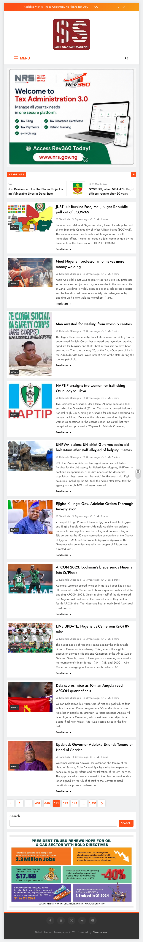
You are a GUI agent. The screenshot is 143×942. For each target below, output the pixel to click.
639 (38, 803)
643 (74, 803)
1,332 (92, 803)
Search (14, 816)
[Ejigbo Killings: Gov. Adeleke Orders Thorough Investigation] (30, 517)
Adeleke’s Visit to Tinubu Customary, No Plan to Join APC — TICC (61, 6)
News (14, 227)
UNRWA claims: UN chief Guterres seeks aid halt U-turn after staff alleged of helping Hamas (94, 447)
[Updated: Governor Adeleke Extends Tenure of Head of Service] (30, 756)
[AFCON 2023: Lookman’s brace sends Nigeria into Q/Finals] (30, 578)
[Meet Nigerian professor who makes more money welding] (30, 272)
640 (47, 803)
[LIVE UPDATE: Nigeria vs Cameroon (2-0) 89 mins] (30, 637)
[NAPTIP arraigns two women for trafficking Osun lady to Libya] (30, 400)
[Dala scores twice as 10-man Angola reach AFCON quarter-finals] (30, 696)
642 (65, 803)
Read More (62, 249)
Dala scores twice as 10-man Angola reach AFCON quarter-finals (90, 688)
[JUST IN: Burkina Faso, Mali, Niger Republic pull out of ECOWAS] (30, 217)
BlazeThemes (100, 932)
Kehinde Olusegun (70, 274)
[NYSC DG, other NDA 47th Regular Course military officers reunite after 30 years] (71, 188)
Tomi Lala (64, 219)
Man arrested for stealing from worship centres (94, 324)
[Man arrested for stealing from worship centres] (30, 344)
